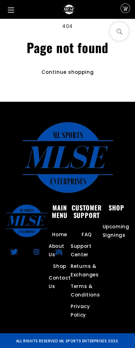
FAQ (87, 234)
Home (59, 234)
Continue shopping (67, 72)
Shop (59, 266)
